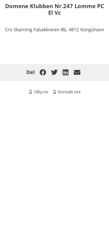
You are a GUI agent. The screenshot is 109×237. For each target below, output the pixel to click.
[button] (42, 72)
